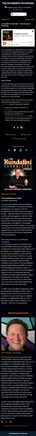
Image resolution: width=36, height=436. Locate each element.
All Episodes (25, 134)
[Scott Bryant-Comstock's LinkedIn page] (12, 422)
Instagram (8, 110)
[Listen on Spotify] (20, 150)
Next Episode (11, 134)
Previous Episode (19, 139)
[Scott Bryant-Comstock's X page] (7, 422)
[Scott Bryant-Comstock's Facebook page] (3, 422)
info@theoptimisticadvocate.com (16, 116)
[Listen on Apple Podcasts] (14, 150)
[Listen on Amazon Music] (26, 150)
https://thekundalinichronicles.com (16, 426)
